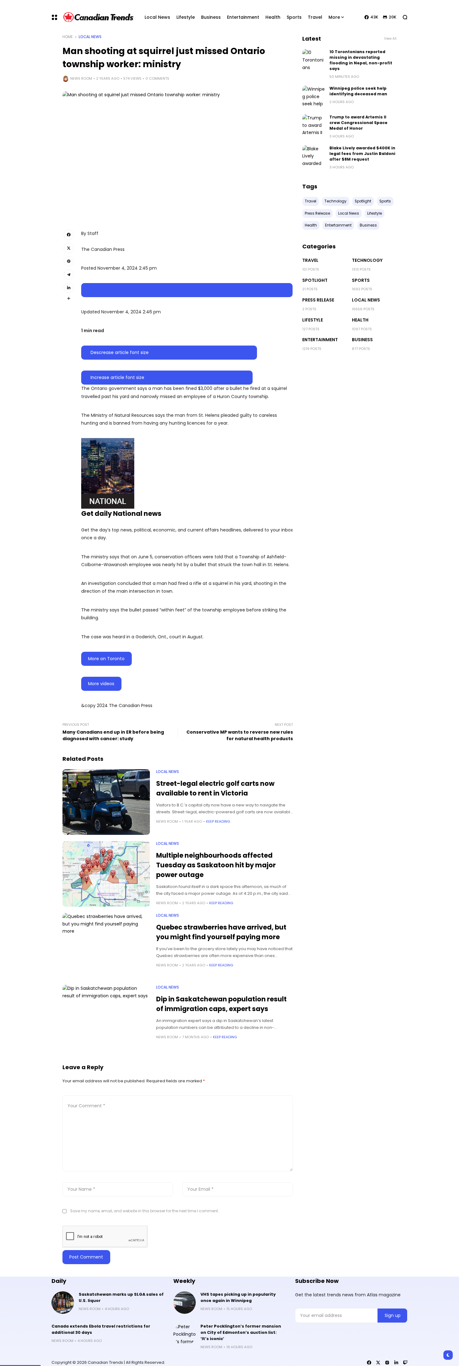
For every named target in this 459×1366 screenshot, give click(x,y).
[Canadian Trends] (98, 17)
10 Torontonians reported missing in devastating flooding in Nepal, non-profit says (360, 60)
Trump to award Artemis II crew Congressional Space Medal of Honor (358, 122)
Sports (361, 280)
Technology (367, 260)
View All (390, 38)
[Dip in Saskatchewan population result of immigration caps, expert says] (106, 1017)
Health (360, 320)
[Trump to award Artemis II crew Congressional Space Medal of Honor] (313, 125)
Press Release (318, 300)
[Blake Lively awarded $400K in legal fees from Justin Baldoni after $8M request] (313, 156)
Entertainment (320, 340)
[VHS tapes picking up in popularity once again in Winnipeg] (184, 1302)
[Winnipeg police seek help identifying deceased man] (313, 97)
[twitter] (378, 1362)
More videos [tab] (101, 684)
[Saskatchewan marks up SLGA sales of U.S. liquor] (63, 1302)
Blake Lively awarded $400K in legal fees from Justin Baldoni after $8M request (362, 153)
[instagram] (387, 1362)
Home (67, 36)
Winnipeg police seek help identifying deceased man (358, 91)
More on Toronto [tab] (106, 659)
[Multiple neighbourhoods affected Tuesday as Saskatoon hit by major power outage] (106, 874)
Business (362, 340)
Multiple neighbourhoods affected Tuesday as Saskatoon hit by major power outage (216, 865)
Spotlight (315, 280)
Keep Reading (218, 821)
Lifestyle (312, 320)
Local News (90, 36)
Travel (310, 260)
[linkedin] (396, 1362)
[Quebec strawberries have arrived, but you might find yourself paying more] (106, 946)
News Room (81, 78)
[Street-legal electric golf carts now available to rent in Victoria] (106, 802)
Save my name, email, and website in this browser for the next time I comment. (144, 1211)
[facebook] (369, 1362)
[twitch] (405, 1362)
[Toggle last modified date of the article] (187, 290)
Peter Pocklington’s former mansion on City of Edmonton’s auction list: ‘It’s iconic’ (240, 1332)
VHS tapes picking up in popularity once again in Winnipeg (238, 1297)
